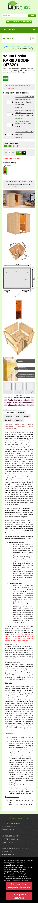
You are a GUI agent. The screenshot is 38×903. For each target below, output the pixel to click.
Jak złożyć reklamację (10, 836)
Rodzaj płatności (8, 826)
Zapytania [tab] (8, 420)
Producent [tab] (18, 420)
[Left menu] (33, 38)
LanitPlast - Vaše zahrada (19, 5)
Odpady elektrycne (9, 842)
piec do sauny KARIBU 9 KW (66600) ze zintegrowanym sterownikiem (24, 112)
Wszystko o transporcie (11, 823)
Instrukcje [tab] (26, 416)
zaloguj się (14, 22)
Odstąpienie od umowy (10, 839)
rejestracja (26, 22)
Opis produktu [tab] (9, 412)
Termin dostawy (8, 830)
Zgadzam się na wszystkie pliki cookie (19, 886)
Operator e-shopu (9, 854)
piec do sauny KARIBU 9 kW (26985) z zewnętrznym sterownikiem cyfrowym (24, 99)
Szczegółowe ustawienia (19, 896)
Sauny (19, 47)
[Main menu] (34, 29)
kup (19, 153)
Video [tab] (17, 416)
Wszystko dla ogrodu (8, 47)
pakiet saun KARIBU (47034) (24, 132)
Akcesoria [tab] (21, 412)
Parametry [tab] (8, 416)
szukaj (32, 15)
